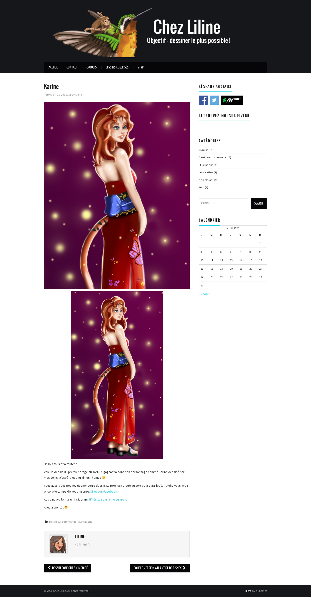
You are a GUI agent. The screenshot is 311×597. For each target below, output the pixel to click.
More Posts (83, 545)
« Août (205, 294)
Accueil (53, 67)
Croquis (92, 67)
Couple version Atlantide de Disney (157, 568)
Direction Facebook (103, 491)
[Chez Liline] (155, 30)
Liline (78, 94)
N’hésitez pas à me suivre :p (108, 499)
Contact (72, 67)
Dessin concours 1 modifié (69, 568)
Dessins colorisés (117, 67)
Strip (141, 67)
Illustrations (85, 521)
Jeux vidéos (206, 172)
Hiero (248, 590)
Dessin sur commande (62, 521)
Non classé (205, 180)
